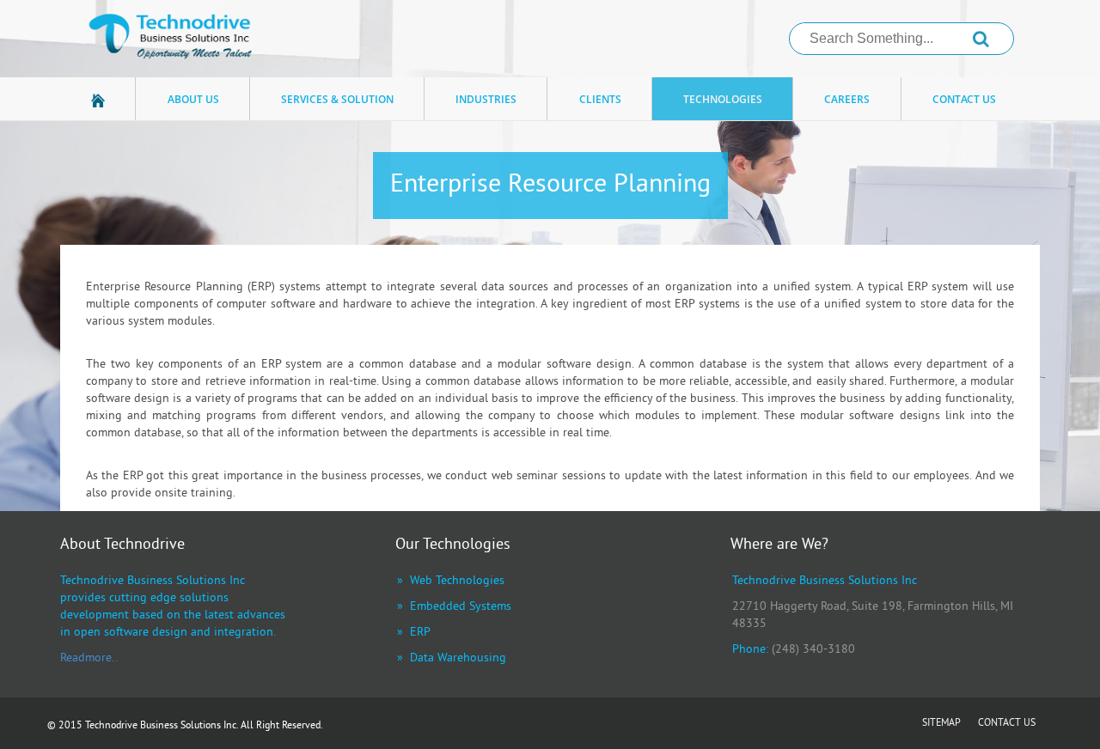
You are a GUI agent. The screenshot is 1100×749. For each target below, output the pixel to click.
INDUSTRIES (485, 99)
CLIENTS (600, 99)
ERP (420, 632)
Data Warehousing (458, 658)
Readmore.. (89, 658)
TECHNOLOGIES (722, 99)
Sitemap (941, 724)
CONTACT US (964, 99)
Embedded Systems (460, 607)
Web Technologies (457, 581)
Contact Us (1007, 724)
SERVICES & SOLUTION (337, 99)
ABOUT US (193, 99)
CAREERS (847, 99)
